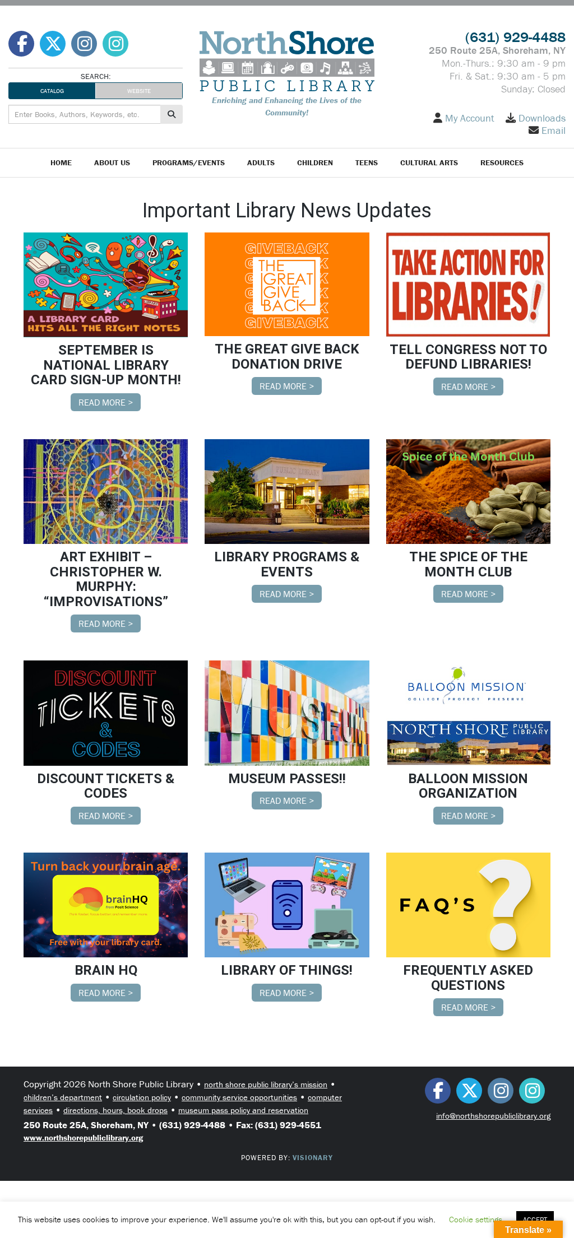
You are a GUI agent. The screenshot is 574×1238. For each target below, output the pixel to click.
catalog (52, 91)
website (139, 91)
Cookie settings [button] (475, 1219)
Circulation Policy (142, 1097)
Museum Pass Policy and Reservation (243, 1110)
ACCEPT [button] (535, 1220)
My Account (469, 118)
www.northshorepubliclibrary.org (83, 1137)
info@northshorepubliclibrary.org (493, 1115)
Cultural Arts (429, 162)
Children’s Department (63, 1097)
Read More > (105, 402)
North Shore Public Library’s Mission (265, 1084)
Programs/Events (188, 162)
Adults (261, 162)
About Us (112, 162)
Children (315, 162)
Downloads (542, 118)
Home (61, 162)
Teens (366, 162)
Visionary (313, 1157)
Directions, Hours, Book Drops (115, 1110)
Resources (502, 162)
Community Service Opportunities (239, 1097)
